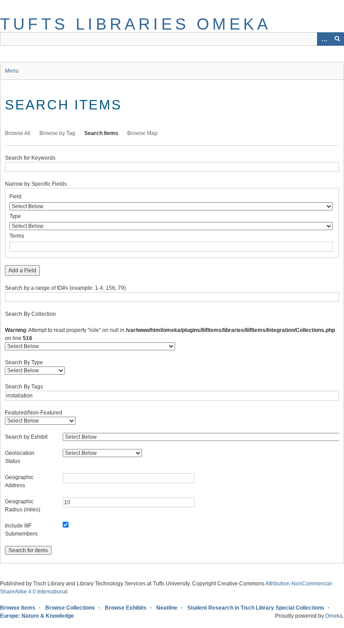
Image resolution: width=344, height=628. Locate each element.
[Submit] (337, 39)
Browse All (17, 133)
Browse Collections (70, 608)
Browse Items (17, 608)
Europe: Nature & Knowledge (37, 616)
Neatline (166, 608)
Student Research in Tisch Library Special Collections (255, 608)
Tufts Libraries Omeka (135, 24)
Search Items (101, 133)
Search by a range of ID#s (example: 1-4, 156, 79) (65, 288)
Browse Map (142, 133)
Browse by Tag (57, 133)
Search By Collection (30, 314)
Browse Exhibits (125, 608)
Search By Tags (24, 387)
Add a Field (22, 270)
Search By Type (24, 362)
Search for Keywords (30, 158)
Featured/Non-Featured (33, 413)
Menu (12, 71)
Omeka (334, 616)
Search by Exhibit (26, 437)
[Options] (324, 39)
